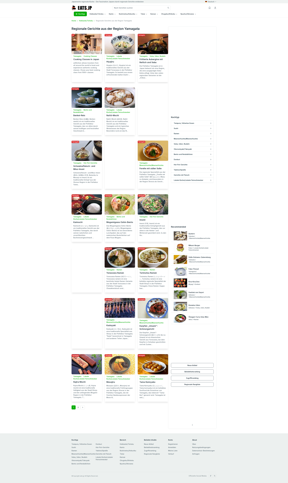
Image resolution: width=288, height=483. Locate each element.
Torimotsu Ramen (148, 273)
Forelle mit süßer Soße (151, 168)
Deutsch (211, 2)
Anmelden (172, 447)
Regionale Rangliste (192, 384)
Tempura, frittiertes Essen (82, 444)
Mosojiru (110, 382)
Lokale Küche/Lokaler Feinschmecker (104, 458)
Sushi (74, 447)
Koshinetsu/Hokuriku (128, 451)
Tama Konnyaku (147, 382)
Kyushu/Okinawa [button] (187, 14)
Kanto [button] (111, 14)
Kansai (122, 457)
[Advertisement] (153, 109)
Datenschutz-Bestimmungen (203, 451)
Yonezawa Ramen (115, 273)
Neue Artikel (192, 365)
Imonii (142, 220)
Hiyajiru (110, 61)
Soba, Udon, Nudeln (157, 56)
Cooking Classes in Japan (86, 59)
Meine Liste (172, 451)
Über (194, 444)
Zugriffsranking (192, 378)
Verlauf (171, 454)
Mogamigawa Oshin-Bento (119, 222)
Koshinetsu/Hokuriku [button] (127, 14)
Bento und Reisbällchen (81, 464)
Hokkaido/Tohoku (86, 21)
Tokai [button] (143, 14)
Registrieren (173, 444)
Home (74, 21)
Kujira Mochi (79, 382)
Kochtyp (81, 14)
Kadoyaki (111, 325)
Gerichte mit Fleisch (103, 454)
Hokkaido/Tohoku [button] (97, 14)
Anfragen (196, 454)
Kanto (122, 447)
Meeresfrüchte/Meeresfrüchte (151, 165)
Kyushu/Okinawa (126, 464)
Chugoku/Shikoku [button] (168, 14)
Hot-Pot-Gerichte (90, 163)
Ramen (119, 270)
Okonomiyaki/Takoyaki (81, 460)
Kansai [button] (153, 14)
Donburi (99, 444)
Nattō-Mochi (112, 115)
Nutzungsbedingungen (201, 447)
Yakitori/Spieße (102, 451)
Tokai (122, 454)
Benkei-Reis (79, 115)
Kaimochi (78, 222)
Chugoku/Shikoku (127, 460)
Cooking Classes (90, 56)
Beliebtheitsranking (192, 372)
